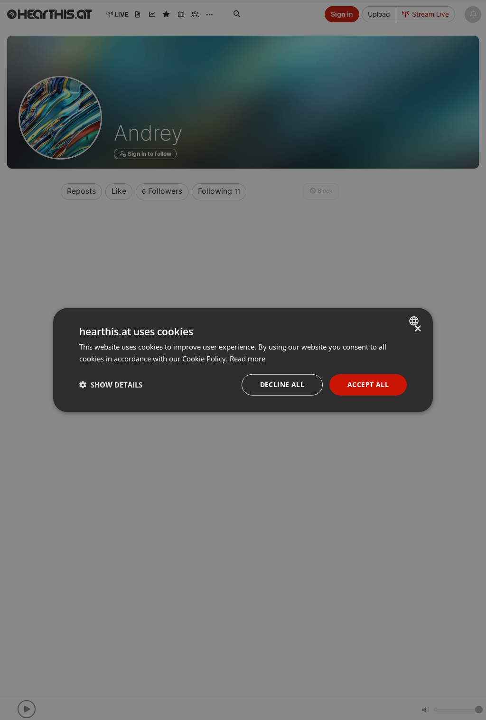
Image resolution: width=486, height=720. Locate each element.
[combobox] (415, 321)
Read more (247, 358)
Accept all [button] (368, 384)
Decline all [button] (282, 384)
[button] (110, 384)
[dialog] (243, 360)
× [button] (417, 328)
